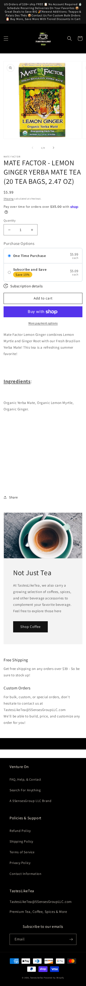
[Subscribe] (71, 939)
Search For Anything (25, 790)
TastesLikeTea (36, 977)
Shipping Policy (21, 841)
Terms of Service (22, 852)
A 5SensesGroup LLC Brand (30, 801)
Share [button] (13, 497)
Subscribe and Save (30, 269)
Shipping (9, 198)
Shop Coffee (30, 626)
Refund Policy (20, 831)
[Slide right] (53, 147)
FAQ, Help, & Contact (25, 779)
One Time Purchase (29, 256)
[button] (6, 38)
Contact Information (25, 874)
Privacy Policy (20, 863)
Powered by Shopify (54, 977)
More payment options (43, 323)
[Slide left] (32, 147)
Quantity (10, 220)
